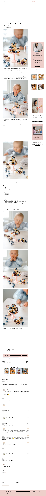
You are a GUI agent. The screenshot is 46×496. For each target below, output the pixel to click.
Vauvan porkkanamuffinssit (7, 68)
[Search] (43, 95)
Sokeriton (12, 22)
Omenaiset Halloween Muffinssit (12, 375)
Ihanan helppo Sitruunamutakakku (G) (40, 81)
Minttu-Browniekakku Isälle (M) (18, 375)
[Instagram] (32, 1)
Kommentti (4, 472)
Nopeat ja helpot (8, 22)
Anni (23, 1)
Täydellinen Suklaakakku (39, 91)
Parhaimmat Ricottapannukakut (6, 375)
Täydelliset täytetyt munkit (33, 91)
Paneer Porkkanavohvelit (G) (25, 375)
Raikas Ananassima (26, 362)
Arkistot (37, 69)
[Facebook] (34, 1)
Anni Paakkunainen (8, 389)
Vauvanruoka (16, 22)
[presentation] (6, 371)
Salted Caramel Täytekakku (33, 81)
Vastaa (28, 381)
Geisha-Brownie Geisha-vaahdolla (6, 362)
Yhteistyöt (27, 1)
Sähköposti (18, 482)
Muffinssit (4, 22)
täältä (13, 349)
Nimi (3, 482)
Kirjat (30, 1)
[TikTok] (33, 1)
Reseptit (34, 491)
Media (39, 491)
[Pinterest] (35, 1)
